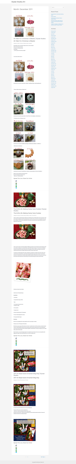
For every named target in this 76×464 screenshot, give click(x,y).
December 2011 (53, 63)
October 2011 (53, 66)
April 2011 (52, 75)
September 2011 (53, 68)
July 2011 (52, 71)
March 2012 (53, 59)
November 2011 (53, 65)
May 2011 (52, 74)
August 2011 (53, 69)
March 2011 (53, 77)
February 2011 (53, 78)
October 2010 (53, 84)
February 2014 (53, 35)
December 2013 (53, 38)
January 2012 (53, 62)
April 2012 (52, 57)
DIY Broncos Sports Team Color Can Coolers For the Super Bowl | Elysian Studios (57, 21)
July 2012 (52, 53)
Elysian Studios (53, 16)
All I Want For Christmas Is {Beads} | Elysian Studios (30, 38)
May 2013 (52, 44)
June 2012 (52, 54)
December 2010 (53, 81)
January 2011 (53, 80)
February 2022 (53, 31)
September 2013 (53, 41)
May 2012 (52, 56)
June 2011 (52, 72)
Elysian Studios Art (18, 2)
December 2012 (53, 50)
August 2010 (53, 87)
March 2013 (53, 47)
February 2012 (53, 60)
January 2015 (53, 32)
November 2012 (53, 51)
